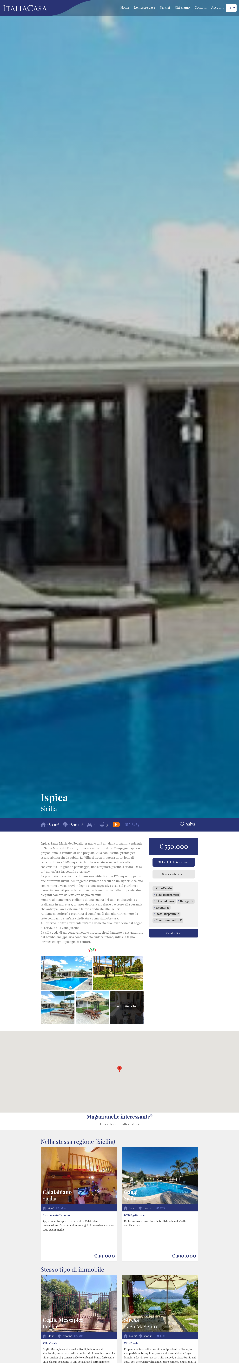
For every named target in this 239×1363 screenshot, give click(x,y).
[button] (119, 1069)
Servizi (165, 7)
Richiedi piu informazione (173, 862)
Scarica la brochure (173, 874)
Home (124, 7)
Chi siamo (182, 7)
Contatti (200, 7)
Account (217, 7)
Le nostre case (144, 7)
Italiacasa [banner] (19, 8)
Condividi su (173, 933)
